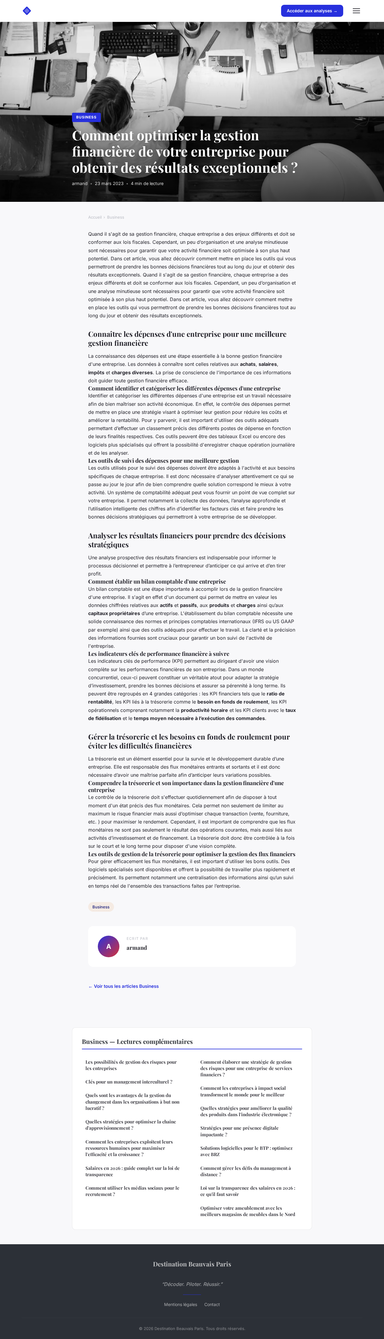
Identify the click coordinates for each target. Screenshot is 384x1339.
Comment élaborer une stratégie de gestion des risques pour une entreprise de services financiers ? (246, 1068)
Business (86, 117)
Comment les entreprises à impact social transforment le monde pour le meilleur (243, 1091)
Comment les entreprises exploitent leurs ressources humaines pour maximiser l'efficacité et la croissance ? (129, 1148)
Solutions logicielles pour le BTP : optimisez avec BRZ (246, 1151)
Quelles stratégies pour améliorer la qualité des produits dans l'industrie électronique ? (246, 1111)
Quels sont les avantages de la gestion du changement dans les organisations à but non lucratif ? (132, 1101)
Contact (212, 1304)
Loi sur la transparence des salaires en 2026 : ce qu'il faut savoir (247, 1191)
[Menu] (356, 11)
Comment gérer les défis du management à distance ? (245, 1171)
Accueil (95, 217)
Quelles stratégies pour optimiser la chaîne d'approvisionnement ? (131, 1125)
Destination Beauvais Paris (192, 1264)
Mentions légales (180, 1304)
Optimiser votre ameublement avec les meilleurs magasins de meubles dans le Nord (247, 1211)
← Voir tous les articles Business (123, 986)
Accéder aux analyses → (312, 10)
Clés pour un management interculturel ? (129, 1082)
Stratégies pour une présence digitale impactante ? (239, 1131)
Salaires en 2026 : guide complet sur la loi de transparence (133, 1171)
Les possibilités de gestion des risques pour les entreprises (131, 1065)
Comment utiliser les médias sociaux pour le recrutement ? (132, 1191)
